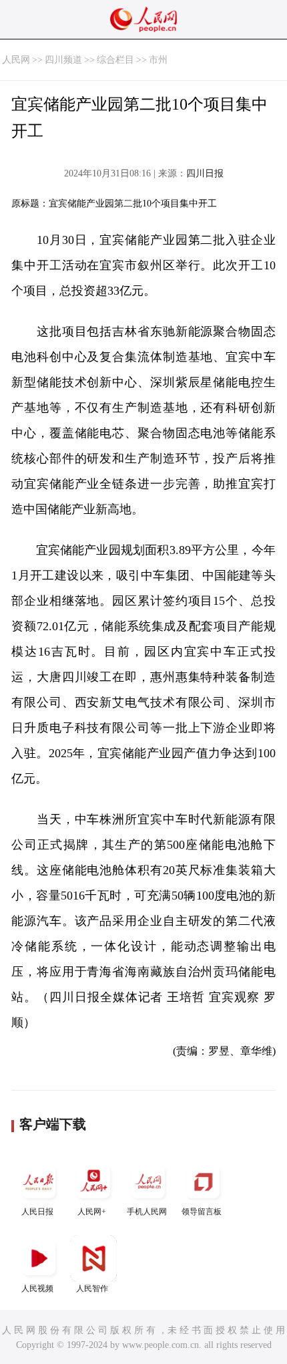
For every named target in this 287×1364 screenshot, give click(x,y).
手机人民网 (147, 1211)
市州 (158, 60)
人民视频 (37, 1288)
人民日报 (37, 1211)
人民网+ (91, 1211)
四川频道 (63, 60)
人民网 (16, 60)
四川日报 (205, 173)
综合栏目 (115, 60)
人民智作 (92, 1288)
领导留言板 (202, 1211)
